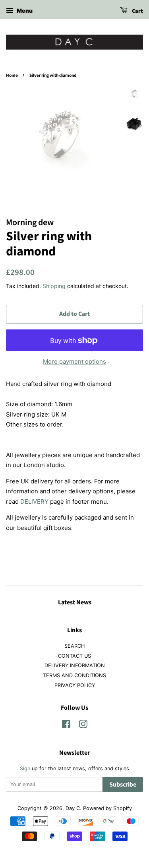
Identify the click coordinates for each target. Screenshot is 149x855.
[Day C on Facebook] (66, 726)
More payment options (74, 361)
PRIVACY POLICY (74, 685)
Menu (24, 10)
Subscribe (122, 784)
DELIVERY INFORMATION (75, 665)
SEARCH (74, 646)
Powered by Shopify (107, 808)
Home (12, 75)
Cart (137, 11)
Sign (25, 768)
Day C (73, 808)
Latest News (74, 602)
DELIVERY (34, 501)
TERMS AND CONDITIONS (74, 675)
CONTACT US (74, 656)
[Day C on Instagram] (83, 726)
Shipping (54, 285)
